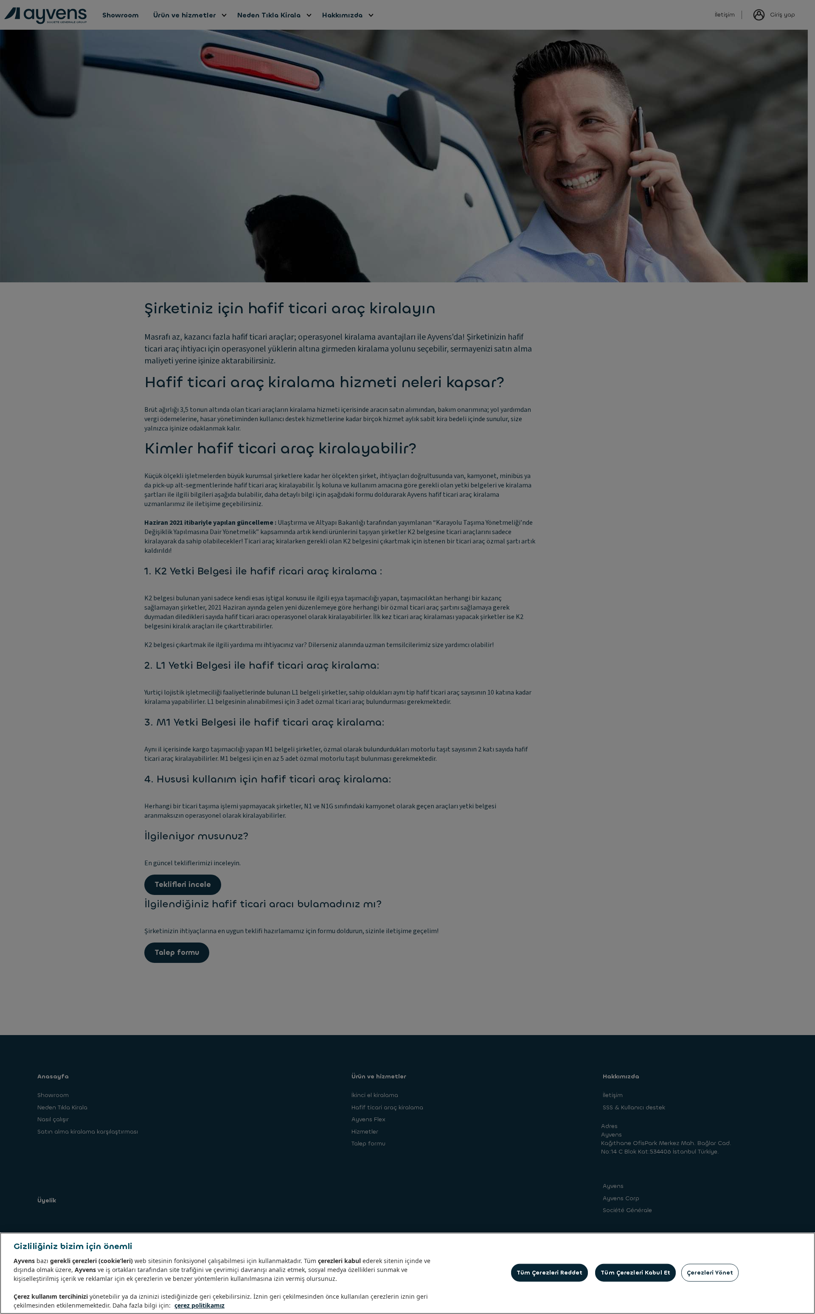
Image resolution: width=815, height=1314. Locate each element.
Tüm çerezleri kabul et (635, 1272)
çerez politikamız (199, 1305)
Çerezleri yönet (710, 1272)
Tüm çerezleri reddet (550, 1272)
